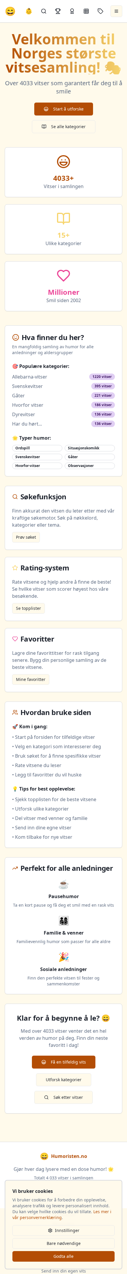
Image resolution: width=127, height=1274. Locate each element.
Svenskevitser (27, 386)
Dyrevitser (23, 414)
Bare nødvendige (64, 1243)
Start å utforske (68, 109)
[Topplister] (58, 11)
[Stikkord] (100, 11)
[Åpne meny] (116, 11)
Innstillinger (67, 1230)
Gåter (18, 395)
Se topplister (28, 608)
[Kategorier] (86, 11)
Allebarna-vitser (29, 377)
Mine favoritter (30, 679)
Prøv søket (26, 537)
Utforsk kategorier (64, 1079)
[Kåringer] (72, 11)
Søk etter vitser (68, 1097)
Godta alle (63, 1256)
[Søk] (43, 11)
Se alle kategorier (68, 126)
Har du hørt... (27, 424)
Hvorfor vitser (27, 405)
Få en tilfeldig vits (68, 1062)
